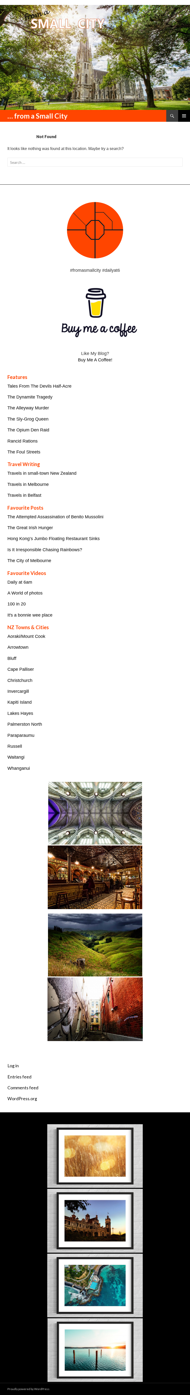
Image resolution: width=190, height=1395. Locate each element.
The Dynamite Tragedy (29, 397)
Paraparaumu (20, 735)
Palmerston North (24, 724)
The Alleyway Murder (28, 407)
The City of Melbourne (29, 560)
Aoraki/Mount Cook (26, 636)
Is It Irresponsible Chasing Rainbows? (44, 549)
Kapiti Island (19, 702)
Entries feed (19, 1076)
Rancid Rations (22, 441)
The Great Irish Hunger (30, 527)
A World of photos (25, 593)
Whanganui (18, 768)
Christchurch (19, 680)
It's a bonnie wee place (29, 615)
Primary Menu (184, 116)
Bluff (11, 658)
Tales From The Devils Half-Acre (39, 386)
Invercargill (18, 691)
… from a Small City (37, 116)
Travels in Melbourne (28, 484)
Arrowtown (17, 647)
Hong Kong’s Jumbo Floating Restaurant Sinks (53, 538)
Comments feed (22, 1087)
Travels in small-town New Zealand (41, 473)
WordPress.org (22, 1098)
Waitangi (15, 757)
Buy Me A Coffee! (95, 359)
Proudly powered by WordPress (28, 1389)
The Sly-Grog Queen (27, 419)
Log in (13, 1065)
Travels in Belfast (24, 495)
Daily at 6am (19, 582)
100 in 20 (16, 603)
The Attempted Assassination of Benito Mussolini (55, 516)
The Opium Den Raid (28, 429)
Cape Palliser (20, 669)
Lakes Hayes (20, 713)
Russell (14, 746)
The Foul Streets (23, 451)
